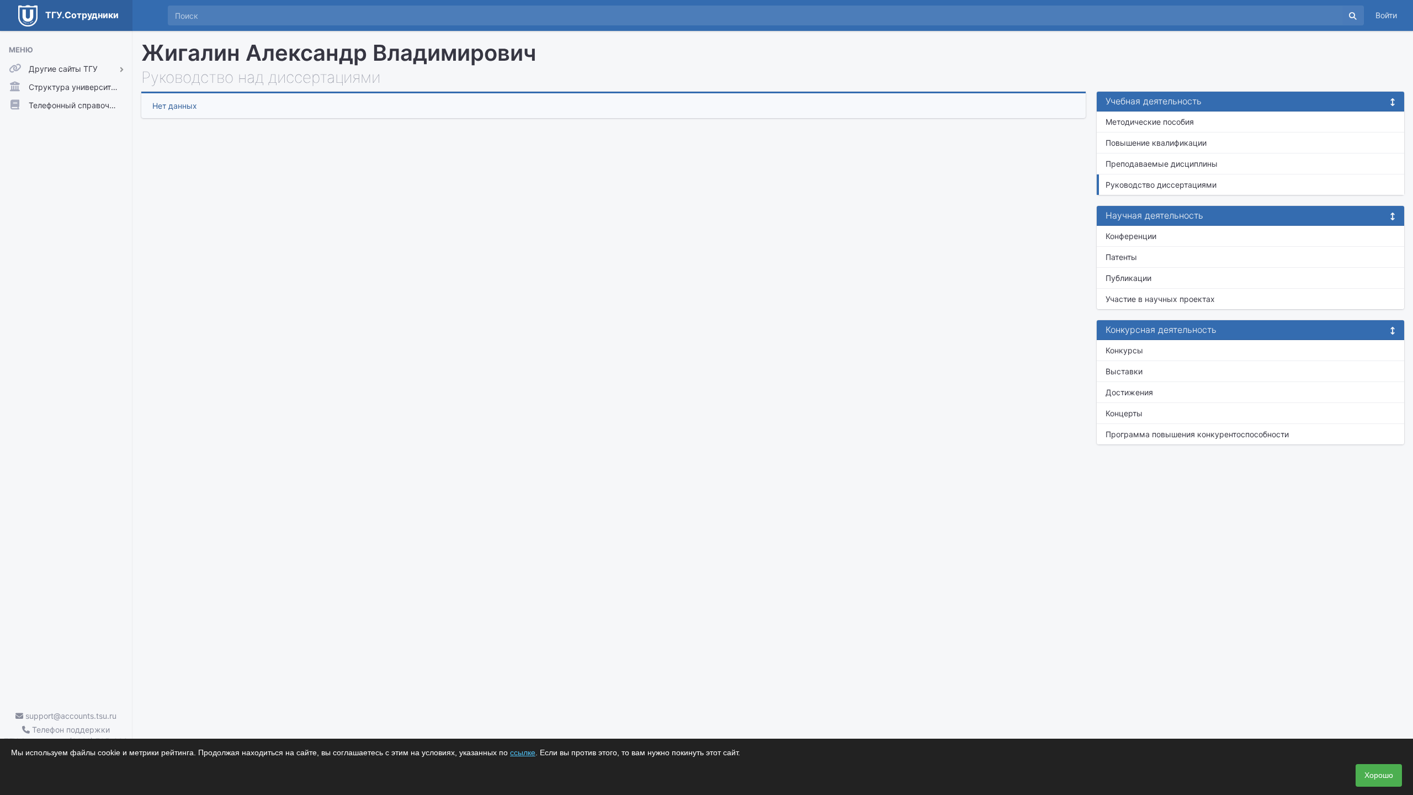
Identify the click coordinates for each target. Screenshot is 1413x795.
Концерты (1124, 413)
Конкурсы (1124, 350)
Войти (1386, 15)
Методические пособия (1150, 121)
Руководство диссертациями (1161, 184)
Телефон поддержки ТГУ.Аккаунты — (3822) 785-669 (66, 735)
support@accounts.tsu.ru (69, 715)
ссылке (522, 752)
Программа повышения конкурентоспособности (1197, 434)
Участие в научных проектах (1160, 299)
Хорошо (1378, 775)
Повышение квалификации (1156, 142)
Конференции (1131, 236)
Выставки (1124, 371)
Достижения (1129, 392)
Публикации (1128, 278)
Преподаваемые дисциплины (1162, 163)
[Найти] (1352, 15)
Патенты (1121, 257)
